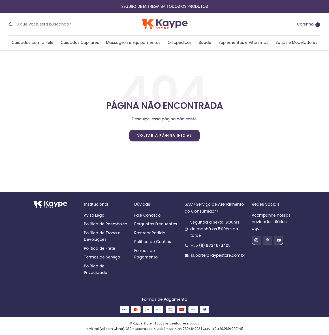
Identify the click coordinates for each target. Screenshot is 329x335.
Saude (205, 42)
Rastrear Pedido (149, 233)
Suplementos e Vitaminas (243, 42)
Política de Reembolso (105, 224)
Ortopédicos (180, 42)
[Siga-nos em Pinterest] (267, 240)
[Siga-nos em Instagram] (256, 240)
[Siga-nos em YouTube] (278, 240)
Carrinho (307, 24)
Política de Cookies (152, 241)
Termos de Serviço (102, 257)
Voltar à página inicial (164, 135)
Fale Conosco (147, 215)
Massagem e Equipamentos (133, 42)
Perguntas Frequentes (155, 224)
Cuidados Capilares (80, 42)
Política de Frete (99, 248)
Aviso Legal (94, 215)
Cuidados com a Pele (32, 42)
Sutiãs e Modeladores (296, 42)
